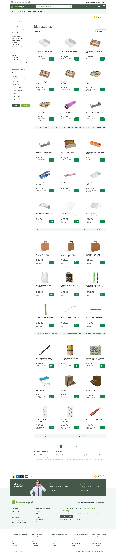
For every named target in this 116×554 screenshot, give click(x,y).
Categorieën (21, 11)
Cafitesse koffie (35, 536)
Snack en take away (16, 44)
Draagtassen (14, 49)
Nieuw (29, 11)
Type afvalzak (17, 90)
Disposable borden (16, 34)
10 (76, 446)
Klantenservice (55, 484)
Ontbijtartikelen (75, 539)
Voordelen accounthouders (98, 541)
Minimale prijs (16, 70)
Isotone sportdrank (56, 539)
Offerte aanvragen (96, 545)
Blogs (87, 2)
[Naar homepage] (13, 11)
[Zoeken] (70, 6)
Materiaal (16, 85)
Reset (25, 105)
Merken (40, 11)
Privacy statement (92, 551)
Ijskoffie (33, 541)
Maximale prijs (25, 70)
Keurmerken (38, 523)
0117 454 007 (56, 490)
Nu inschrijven (67, 516)
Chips (13, 543)
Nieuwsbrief (92, 2)
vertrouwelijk (67, 519)
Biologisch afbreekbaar (20, 79)
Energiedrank (55, 541)
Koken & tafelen (19, 21)
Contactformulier (39, 519)
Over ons (38, 511)
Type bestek (17, 93)
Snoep (13, 536)
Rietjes (13, 48)
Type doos (16, 96)
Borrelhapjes (14, 545)
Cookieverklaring (100, 551)
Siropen (53, 543)
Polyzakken (14, 51)
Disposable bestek (16, 40)
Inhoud (15, 82)
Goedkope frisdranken (57, 536)
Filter (16, 105)
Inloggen (88, 6)
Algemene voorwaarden (81, 551)
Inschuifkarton (15, 59)
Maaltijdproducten (76, 543)
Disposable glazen (16, 32)
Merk (15, 76)
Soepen (73, 545)
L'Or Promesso (35, 539)
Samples (98, 2)
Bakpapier (14, 55)
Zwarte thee (34, 543)
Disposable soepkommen (17, 38)
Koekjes (13, 541)
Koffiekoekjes (35, 545)
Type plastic (17, 87)
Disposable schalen (16, 36)
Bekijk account (84, 490)
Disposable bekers (16, 30)
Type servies (17, 99)
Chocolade (14, 539)
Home (13, 21)
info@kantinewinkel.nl (16, 517)
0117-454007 (15, 516)
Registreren (93, 6)
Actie (34, 11)
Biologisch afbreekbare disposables (19, 29)
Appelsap (54, 545)
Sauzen (73, 541)
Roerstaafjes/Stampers (17, 46)
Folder (102, 2)
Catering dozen (15, 57)
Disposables (74, 536)
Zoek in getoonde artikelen (20, 63)
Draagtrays (14, 42)
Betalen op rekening (96, 543)
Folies (13, 53)
